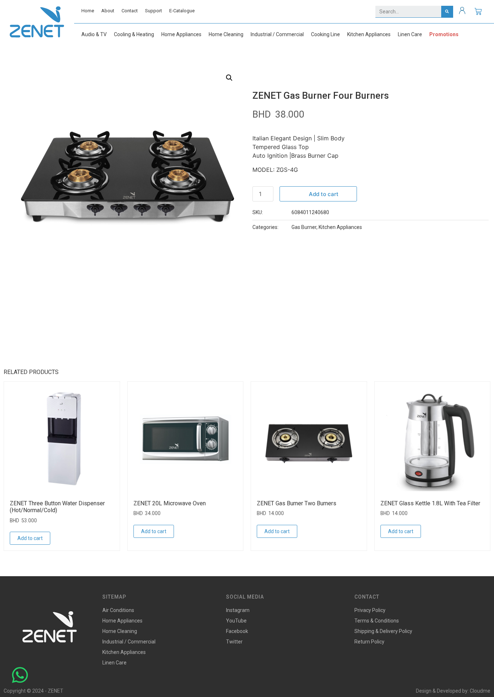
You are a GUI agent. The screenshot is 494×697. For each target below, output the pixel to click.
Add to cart (323, 194)
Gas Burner (303, 227)
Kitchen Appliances (340, 227)
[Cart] (478, 12)
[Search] (447, 11)
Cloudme (480, 691)
